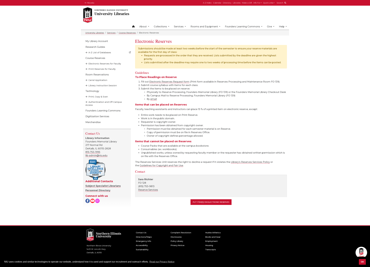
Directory (227, 3)
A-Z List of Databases (99, 52)
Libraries (236, 3)
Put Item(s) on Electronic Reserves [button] (211, 202)
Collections (161, 26)
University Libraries (94, 33)
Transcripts (210, 249)
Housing (209, 245)
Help (282, 26)
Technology (92, 91)
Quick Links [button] (268, 3)
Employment (211, 241)
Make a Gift (247, 3)
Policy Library (177, 241)
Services (179, 26)
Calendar (217, 3)
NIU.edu (90, 3)
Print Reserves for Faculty (102, 69)
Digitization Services (97, 116)
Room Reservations (97, 74)
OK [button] (362, 262)
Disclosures (176, 237)
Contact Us (141, 233)
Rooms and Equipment (204, 26)
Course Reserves (127, 33)
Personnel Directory (97, 190)
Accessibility (142, 245)
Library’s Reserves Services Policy (250, 162)
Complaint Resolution (181, 233)
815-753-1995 (92, 152)
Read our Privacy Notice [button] (161, 261)
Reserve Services (148, 189)
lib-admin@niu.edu (96, 155)
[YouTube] (92, 201)
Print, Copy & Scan (98, 96)
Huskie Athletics (213, 233)
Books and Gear (213, 237)
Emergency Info (143, 241)
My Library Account (96, 41)
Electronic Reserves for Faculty (104, 63)
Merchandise (93, 122)
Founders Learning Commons (243, 26)
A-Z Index (207, 3)
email (153, 99)
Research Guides (95, 47)
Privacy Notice (177, 245)
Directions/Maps (144, 237)
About (143, 26)
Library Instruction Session (102, 85)
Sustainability (142, 249)
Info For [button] (257, 3)
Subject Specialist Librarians (103, 186)
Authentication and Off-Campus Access (103, 103)
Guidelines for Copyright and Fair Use (161, 165)
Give (270, 26)
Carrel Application (97, 80)
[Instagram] (97, 201)
